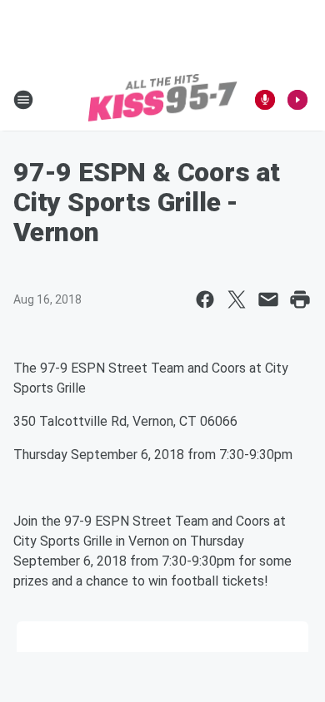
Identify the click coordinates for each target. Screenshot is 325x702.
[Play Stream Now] (298, 100)
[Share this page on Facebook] (205, 299)
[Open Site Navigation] (23, 100)
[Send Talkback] (265, 100)
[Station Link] (163, 99)
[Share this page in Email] (268, 299)
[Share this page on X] (236, 299)
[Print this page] (300, 299)
